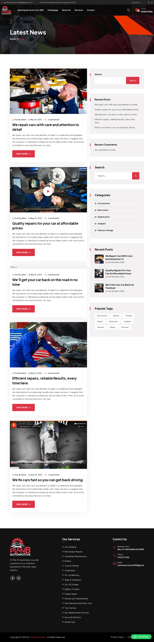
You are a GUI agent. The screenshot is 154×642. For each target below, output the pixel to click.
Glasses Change (105, 230)
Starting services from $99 (31, 10)
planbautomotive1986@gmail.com (18, 2)
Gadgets (102, 223)
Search (98, 74)
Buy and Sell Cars (73, 617)
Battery (116, 316)
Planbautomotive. (38, 637)
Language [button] (136, 2)
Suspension (70, 570)
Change (128, 316)
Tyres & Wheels (72, 566)
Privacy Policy (117, 637)
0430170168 (147, 11)
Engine (100, 321)
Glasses (100, 327)
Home (13, 39)
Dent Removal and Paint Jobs (78, 603)
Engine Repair (71, 594)
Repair (112, 327)
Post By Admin (20, 120)
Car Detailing (70, 547)
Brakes (68, 561)
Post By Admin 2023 (116, 262)
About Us (66, 10)
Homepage (53, 10)
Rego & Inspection (73, 580)
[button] (141, 636)
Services (79, 10)
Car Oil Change (71, 584)
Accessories (104, 203)
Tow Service (70, 608)
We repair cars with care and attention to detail (116, 104)
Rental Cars (70, 622)
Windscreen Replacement (76, 598)
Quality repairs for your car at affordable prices (116, 109)
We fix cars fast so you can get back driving (47, 480)
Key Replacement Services (77, 612)
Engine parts (104, 217)
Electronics (103, 210)
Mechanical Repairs (74, 551)
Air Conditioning (72, 575)
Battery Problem (72, 589)
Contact (91, 10)
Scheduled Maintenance (76, 556)
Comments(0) (53, 120)
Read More (22, 154)
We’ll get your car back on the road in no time (116, 114)
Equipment (113, 321)
